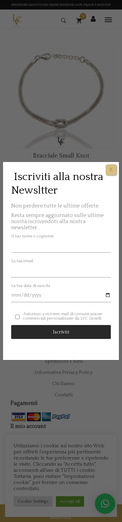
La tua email (22, 261)
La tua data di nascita (30, 286)
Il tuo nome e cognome (32, 236)
